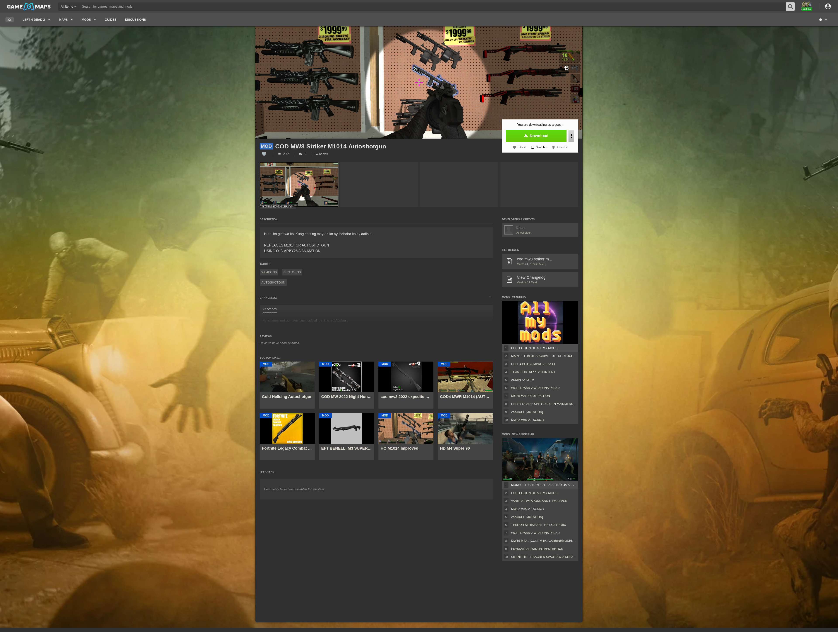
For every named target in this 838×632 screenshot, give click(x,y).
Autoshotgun (273, 282)
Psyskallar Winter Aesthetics (537, 548)
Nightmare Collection (530, 396)
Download (538, 136)
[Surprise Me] (823, 19)
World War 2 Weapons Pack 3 (535, 388)
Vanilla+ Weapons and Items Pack (539, 501)
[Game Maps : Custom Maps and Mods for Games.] (29, 6)
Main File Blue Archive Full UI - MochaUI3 (544, 356)
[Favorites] (9, 19)
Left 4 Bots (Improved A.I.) (533, 364)
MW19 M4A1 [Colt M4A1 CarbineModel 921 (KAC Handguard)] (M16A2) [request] (544, 540)
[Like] (264, 154)
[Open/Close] (490, 297)
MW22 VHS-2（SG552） (528, 419)
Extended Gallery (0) (278, 206)
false (520, 228)
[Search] (790, 6)
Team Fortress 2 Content (533, 372)
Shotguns (292, 272)
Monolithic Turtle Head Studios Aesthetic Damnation (544, 485)
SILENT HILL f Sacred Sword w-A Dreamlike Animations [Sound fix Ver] (544, 557)
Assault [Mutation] (527, 412)
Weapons (269, 272)
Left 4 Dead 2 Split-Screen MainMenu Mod (544, 404)
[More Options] (571, 136)
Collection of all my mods (534, 348)
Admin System (522, 380)
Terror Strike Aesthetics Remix (538, 525)
